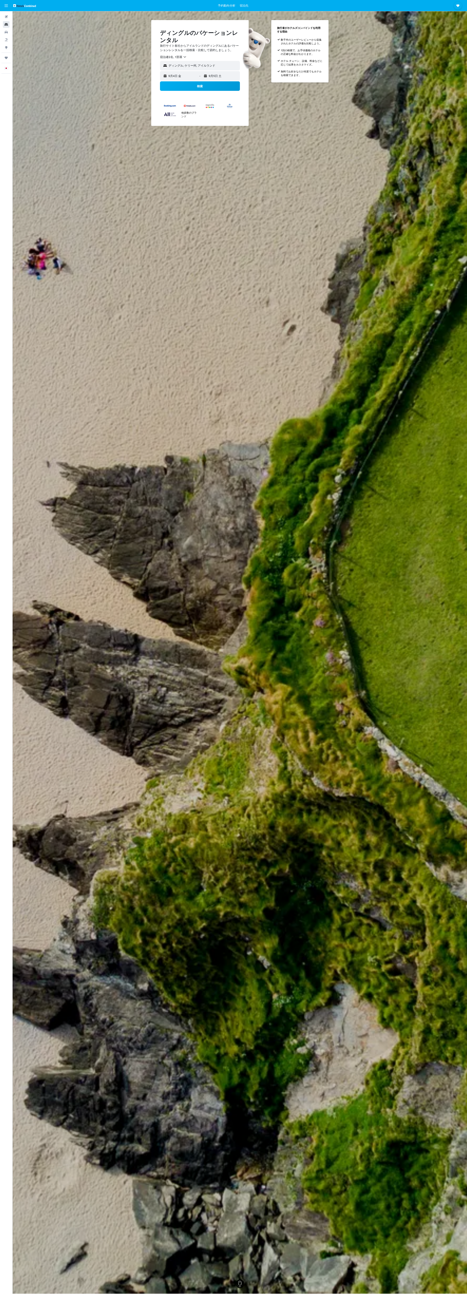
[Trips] (6, 57)
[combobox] (173, 57)
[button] (6, 6)
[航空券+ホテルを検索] (6, 39)
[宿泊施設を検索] (6, 24)
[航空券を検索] (6, 16)
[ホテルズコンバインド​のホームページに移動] (24, 5)
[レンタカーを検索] (6, 32)
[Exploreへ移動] (6, 47)
